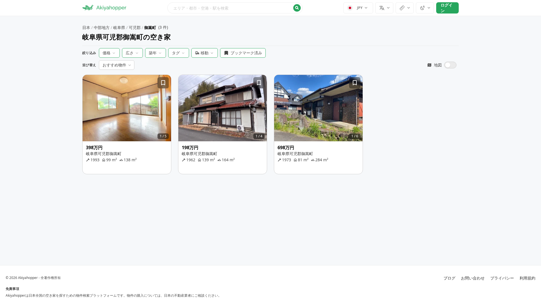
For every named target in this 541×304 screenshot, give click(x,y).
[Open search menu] (235, 8)
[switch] (442, 65)
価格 (106, 52)
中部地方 (102, 27)
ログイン (447, 7)
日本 (86, 27)
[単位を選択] (405, 8)
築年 (153, 52)
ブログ (449, 278)
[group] (127, 108)
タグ (176, 52)
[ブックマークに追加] (163, 82)
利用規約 (527, 278)
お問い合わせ (473, 278)
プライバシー (502, 278)
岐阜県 (119, 27)
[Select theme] (425, 8)
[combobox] (235, 8)
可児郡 (135, 27)
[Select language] (384, 8)
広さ (130, 52)
